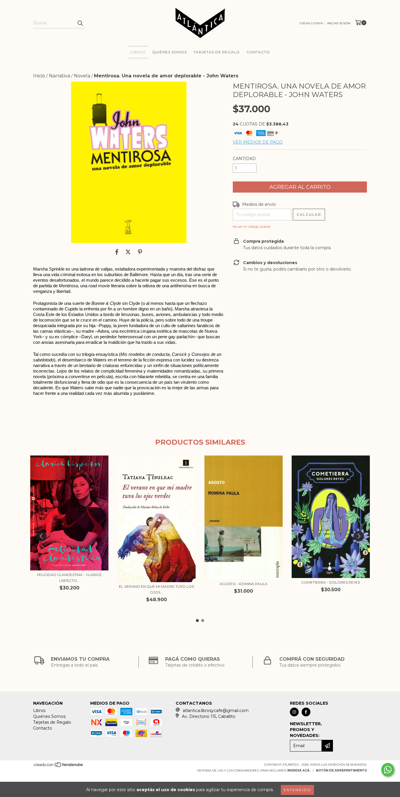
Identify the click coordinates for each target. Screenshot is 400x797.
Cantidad (244, 158)
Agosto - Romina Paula (243, 584)
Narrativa (59, 76)
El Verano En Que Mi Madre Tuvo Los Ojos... (156, 589)
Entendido (297, 790)
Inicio (39, 76)
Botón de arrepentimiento (341, 770)
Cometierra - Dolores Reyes (330, 582)
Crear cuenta (311, 23)
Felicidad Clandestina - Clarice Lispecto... (69, 577)
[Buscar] (80, 23)
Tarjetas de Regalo (217, 52)
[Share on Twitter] (128, 252)
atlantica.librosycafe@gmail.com (216, 710)
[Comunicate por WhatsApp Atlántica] (387, 769)
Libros (138, 52)
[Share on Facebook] (116, 252)
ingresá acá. (298, 770)
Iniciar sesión (338, 23)
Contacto (258, 52)
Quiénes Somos (169, 52)
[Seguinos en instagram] (294, 712)
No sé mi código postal (251, 226)
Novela (82, 76)
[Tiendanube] (58, 767)
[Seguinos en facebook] (306, 712)
